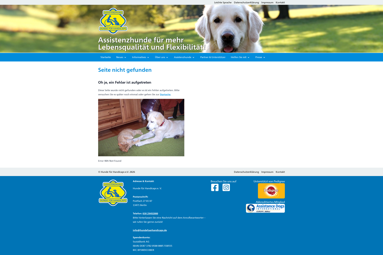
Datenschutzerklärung (246, 2)
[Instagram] (226, 187)
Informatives (139, 57)
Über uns (160, 57)
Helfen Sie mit (239, 57)
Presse (259, 57)
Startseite (106, 57)
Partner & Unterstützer (212, 57)
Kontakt (280, 2)
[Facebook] (215, 187)
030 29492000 (150, 213)
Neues (120, 57)
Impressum (267, 2)
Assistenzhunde (183, 57)
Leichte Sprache (223, 2)
